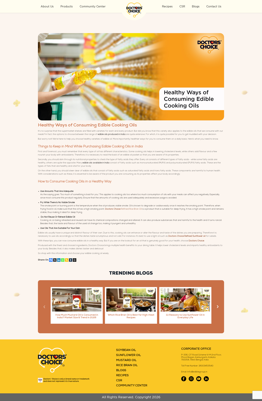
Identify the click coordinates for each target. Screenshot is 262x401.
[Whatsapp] (62, 260)
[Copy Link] (66, 260)
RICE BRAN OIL (127, 365)
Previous (44, 306)
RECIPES (122, 375)
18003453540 (206, 366)
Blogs (196, 6)
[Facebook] (51, 260)
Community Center (93, 6)
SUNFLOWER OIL (128, 355)
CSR (182, 6)
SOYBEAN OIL (126, 350)
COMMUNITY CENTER (131, 385)
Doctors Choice (196, 241)
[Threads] (74, 260)
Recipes (167, 6)
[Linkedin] (58, 260)
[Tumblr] (70, 260)
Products (66, 6)
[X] (54, 260)
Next (217, 306)
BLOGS (121, 370)
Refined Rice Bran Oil (123, 209)
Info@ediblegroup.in (197, 372)
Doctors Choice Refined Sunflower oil (186, 236)
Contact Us (213, 6)
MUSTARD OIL (126, 360)
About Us (47, 6)
